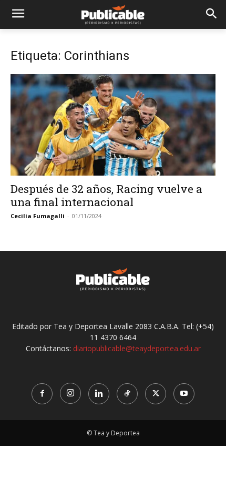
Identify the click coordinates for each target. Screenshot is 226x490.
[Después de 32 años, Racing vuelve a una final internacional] (113, 125)
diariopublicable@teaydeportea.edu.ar (137, 348)
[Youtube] (183, 393)
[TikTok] (127, 393)
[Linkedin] (98, 393)
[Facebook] (42, 393)
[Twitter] (155, 393)
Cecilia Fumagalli (38, 216)
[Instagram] (70, 393)
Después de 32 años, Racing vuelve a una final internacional (106, 195)
